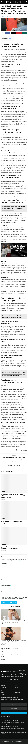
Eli (3, 16)
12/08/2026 (4, 499)
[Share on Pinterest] (19, 33)
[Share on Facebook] (7, 33)
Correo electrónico (6, 585)
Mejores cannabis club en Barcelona (9, 648)
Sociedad (4, 491)
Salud (16, 689)
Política (16, 687)
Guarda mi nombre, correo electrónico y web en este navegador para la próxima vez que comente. (14, 598)
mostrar (11, 38)
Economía (3, 687)
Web (2, 591)
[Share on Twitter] (13, 33)
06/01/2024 (9, 16)
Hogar (2, 692)
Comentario (4, 563)
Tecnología (17, 692)
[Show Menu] (1, 2)
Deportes (3, 685)
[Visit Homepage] (14, 2)
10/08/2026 (4, 550)
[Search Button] (26, 2)
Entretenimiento (5, 690)
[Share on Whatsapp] (24, 33)
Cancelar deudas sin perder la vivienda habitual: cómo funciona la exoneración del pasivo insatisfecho (13, 496)
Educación (3, 689)
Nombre (3, 579)
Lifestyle (3, 694)
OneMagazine (19, 741)
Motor (16, 685)
